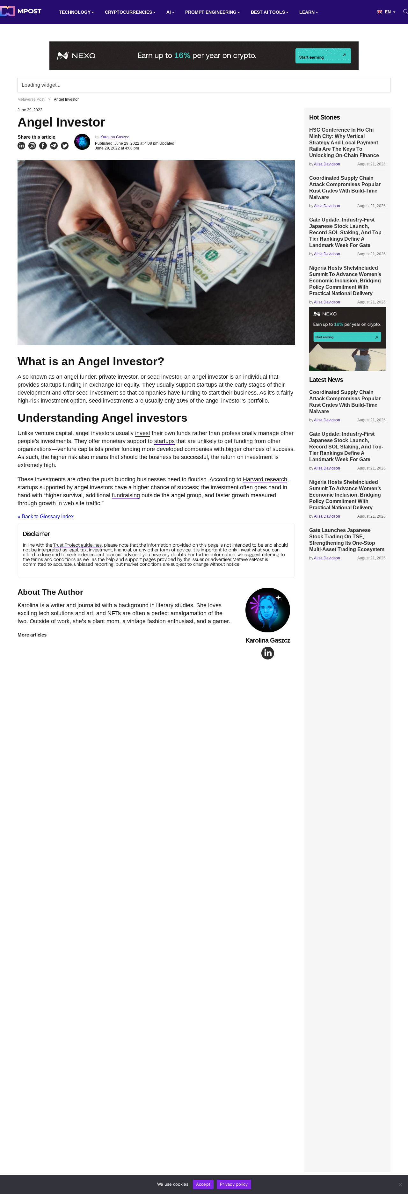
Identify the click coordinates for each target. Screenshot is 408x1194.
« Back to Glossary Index (46, 516)
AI (168, 12)
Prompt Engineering (211, 12)
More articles (32, 634)
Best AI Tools (268, 12)
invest (142, 433)
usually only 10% (166, 400)
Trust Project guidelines (77, 545)
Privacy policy (234, 1184)
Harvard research (265, 479)
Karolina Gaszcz (114, 137)
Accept (203, 1184)
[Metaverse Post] (20, 12)
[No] (400, 1184)
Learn (307, 12)
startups (164, 441)
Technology (75, 12)
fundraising (126, 495)
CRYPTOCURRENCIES (128, 12)
